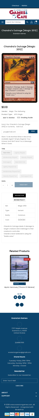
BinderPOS (19, 409)
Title (3, 149)
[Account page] (32, 22)
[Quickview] (15, 297)
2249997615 (19, 342)
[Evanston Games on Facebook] (15, 2)
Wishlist (24, 6)
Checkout (15, 6)
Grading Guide (27, 118)
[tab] (19, 195)
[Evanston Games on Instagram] (19, 2)
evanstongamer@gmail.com (19, 352)
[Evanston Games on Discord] (23, 2)
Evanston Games (19, 34)
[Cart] (36, 22)
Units (4, 181)
